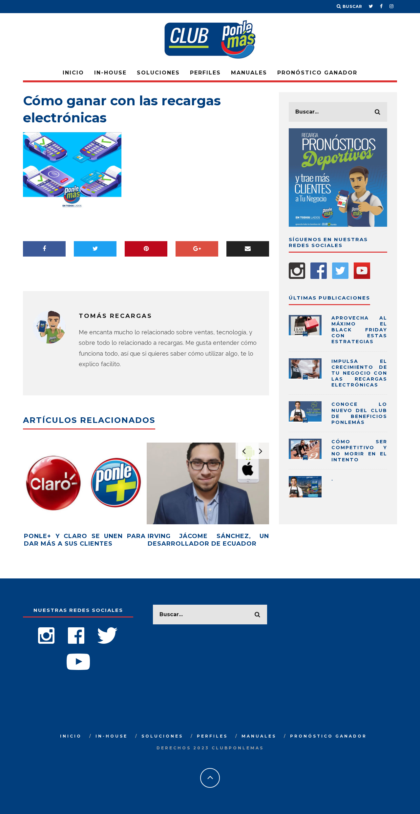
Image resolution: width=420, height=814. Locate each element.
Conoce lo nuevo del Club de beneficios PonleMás (359, 413)
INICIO (73, 73)
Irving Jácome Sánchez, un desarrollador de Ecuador (208, 539)
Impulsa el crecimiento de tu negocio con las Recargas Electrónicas (359, 373)
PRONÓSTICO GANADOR (317, 73)
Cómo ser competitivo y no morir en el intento (359, 451)
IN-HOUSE (110, 73)
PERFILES (205, 73)
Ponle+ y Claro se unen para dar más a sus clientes (85, 539)
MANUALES (249, 73)
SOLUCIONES (158, 73)
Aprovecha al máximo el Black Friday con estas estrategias (359, 330)
